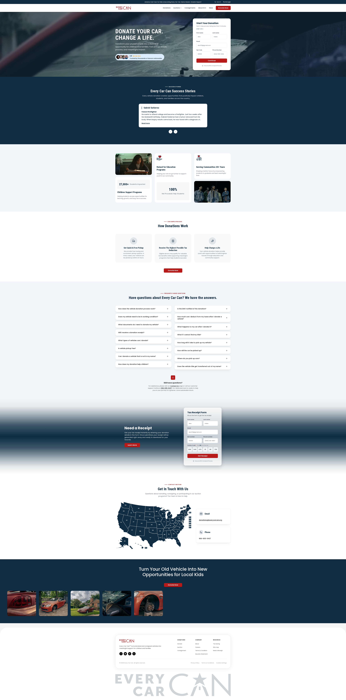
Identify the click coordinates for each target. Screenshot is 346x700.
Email (198, 41)
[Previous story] (170, 131)
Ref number (191, 437)
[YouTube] (125, 653)
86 (210, 449)
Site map (216, 647)
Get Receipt (203, 456)
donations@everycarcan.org (210, 520)
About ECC (202, 8)
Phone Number (217, 50)
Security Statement (201, 654)
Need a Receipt (218, 650)
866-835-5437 (166, 388)
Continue (212, 60)
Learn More (132, 445)
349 (194, 449)
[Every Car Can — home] (123, 7)
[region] (173, 603)
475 (200, 449)
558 (189, 449)
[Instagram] (129, 653)
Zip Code (199, 50)
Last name (215, 33)
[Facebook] (121, 653)
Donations (166, 8)
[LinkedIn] (134, 653)
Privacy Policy (195, 663)
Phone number (207, 437)
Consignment (181, 650)
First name (199, 33)
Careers (197, 647)
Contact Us (174, 386)
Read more (146, 123)
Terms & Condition (201, 650)
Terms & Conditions (207, 663)
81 (205, 449)
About (197, 644)
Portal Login (227, 2)
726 (215, 449)
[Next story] (175, 131)
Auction (179, 647)
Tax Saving (216, 644)
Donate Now (223, 8)
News (211, 8)
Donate (179, 644)
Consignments (190, 8)
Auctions (176, 8)
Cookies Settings (221, 663)
